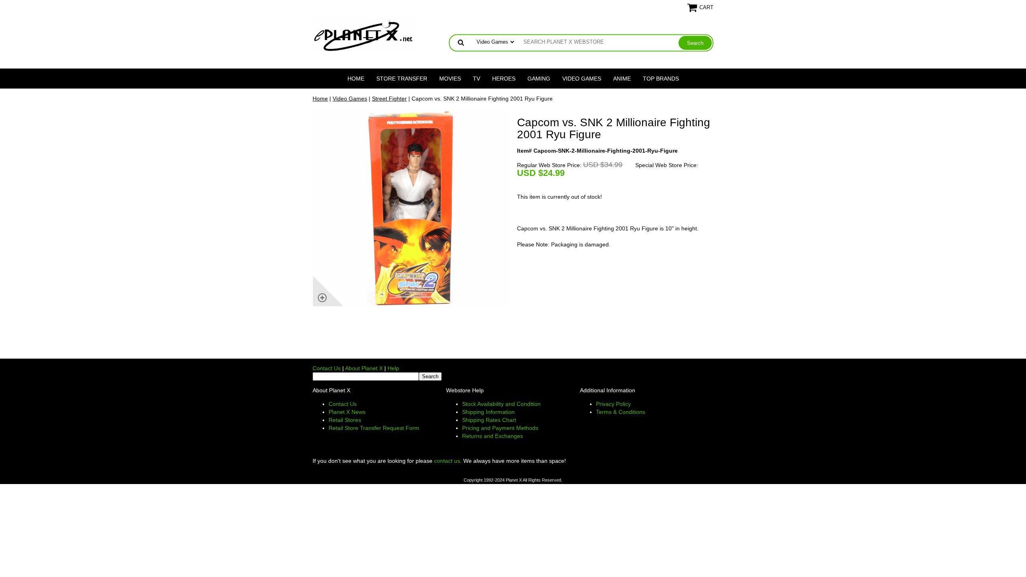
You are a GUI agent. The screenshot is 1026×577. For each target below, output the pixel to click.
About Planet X (364, 368)
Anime (622, 78)
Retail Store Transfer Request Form (374, 428)
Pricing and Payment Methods (500, 428)
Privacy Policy (613, 404)
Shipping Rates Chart (489, 420)
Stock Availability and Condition (501, 404)
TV (476, 78)
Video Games (581, 78)
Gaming (538, 78)
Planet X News (347, 412)
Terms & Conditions (620, 412)
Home (355, 78)
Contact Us (327, 368)
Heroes (503, 78)
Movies (450, 78)
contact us (447, 461)
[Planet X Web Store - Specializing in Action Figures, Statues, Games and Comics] (364, 34)
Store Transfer (401, 78)
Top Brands (661, 78)
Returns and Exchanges (492, 436)
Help (393, 368)
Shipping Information (488, 412)
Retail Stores (345, 420)
